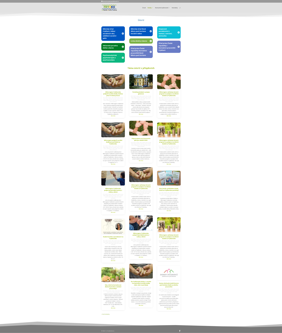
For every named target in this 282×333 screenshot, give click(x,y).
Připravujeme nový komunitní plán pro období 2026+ (141, 139)
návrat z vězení (120, 99)
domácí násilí (117, 290)
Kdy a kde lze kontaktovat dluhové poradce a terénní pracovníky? (113, 286)
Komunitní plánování (161, 8)
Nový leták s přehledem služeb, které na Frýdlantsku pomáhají (169, 189)
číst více (113, 116)
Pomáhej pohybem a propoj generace (141, 93)
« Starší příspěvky (105, 314)
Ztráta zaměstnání (113, 101)
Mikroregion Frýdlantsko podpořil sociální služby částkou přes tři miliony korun (113, 93)
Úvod (144, 8)
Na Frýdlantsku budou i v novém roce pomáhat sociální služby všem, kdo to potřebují (141, 283)
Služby (150, 8)
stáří (119, 100)
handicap (114, 99)
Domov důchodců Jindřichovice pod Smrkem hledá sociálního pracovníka (169, 285)
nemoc (105, 100)
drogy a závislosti (109, 99)
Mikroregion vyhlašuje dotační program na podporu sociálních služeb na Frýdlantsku (141, 186)
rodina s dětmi (115, 100)
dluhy (118, 97)
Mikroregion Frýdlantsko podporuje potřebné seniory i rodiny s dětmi (113, 190)
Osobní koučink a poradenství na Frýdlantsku (113, 237)
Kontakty (175, 8)
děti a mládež (114, 97)
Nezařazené (109, 100)
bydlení (109, 97)
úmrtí (121, 100)
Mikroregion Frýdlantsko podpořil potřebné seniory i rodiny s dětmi (141, 235)
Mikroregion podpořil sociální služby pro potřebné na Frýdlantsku (113, 142)
